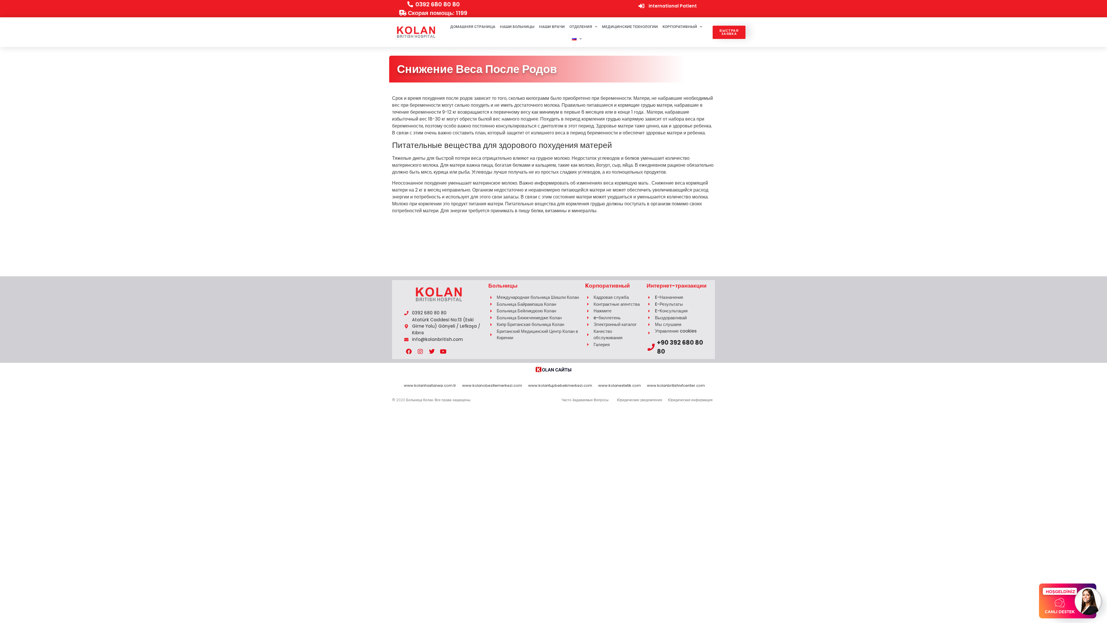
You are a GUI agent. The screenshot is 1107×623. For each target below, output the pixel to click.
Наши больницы (517, 27)
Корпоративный (679, 27)
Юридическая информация (690, 399)
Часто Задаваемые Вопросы (585, 399)
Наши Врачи (552, 27)
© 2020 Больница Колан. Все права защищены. (431, 399)
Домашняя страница (472, 27)
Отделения (580, 27)
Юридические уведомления (639, 399)
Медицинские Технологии (630, 27)
